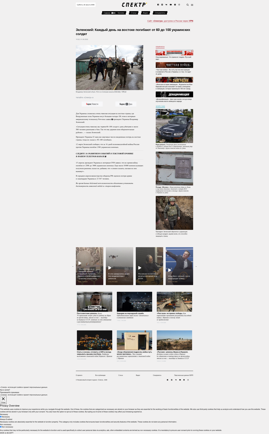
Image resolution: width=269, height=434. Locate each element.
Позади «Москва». (173, 190)
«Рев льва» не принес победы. (174, 316)
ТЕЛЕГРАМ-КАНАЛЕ (95, 156)
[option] (90, 266)
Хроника (121, 13)
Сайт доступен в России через (170, 20)
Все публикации (100, 375)
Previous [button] (73, 266)
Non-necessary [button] (5, 424)
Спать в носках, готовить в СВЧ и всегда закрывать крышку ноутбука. (94, 354)
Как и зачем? (5, 389)
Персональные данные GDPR (183, 375)
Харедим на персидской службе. (133, 315)
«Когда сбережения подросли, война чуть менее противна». (134, 355)
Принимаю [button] (4, 392)
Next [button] (196, 266)
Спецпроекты (160, 13)
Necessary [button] (4, 414)
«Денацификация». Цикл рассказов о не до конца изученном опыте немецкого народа (174, 100)
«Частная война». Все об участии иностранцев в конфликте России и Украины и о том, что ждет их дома (173, 71)
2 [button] (134, 287)
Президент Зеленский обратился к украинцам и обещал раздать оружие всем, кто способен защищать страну (171, 233)
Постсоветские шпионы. (94, 317)
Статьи (133, 13)
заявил (108, 119)
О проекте (79, 375)
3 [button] (138, 287)
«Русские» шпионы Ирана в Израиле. (173, 355)
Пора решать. (174, 146)
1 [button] (131, 287)
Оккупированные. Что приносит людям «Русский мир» (173, 58)
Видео (145, 13)
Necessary (6, 416)
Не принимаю (13, 392)
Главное (107, 13)
